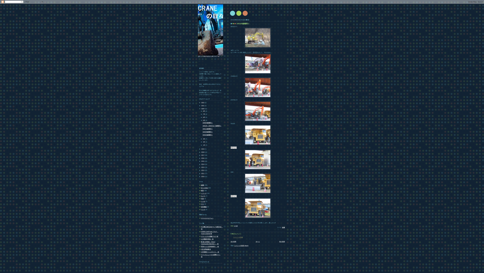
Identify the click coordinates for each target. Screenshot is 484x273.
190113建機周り (208, 129)
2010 (203, 176)
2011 (203, 173)
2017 (203, 155)
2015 (203, 161)
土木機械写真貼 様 (207, 239)
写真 (202, 198)
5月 (204, 120)
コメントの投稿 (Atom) (241, 245)
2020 (203, 108)
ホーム (258, 241)
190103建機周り (208, 135)
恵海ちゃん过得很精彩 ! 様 (210, 246)
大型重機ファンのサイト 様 (210, 252)
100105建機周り (208, 132)
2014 (203, 164)
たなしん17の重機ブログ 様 (209, 236)
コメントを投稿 (238, 237)
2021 (203, 105)
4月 (204, 139)
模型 (202, 190)
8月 (204, 111)
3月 (204, 142)
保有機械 (204, 207)
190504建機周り (208, 122)
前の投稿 (282, 241)
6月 (204, 117)
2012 (203, 170)
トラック (204, 193)
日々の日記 (204, 188)
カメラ (203, 196)
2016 (203, 158)
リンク (203, 209)
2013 (203, 167)
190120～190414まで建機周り (212, 126)
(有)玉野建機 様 (206, 249)
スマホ (203, 201)
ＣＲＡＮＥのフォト (207, 218)
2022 (203, 102)
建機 (283, 227)
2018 (203, 152)
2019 (203, 149)
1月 (204, 145)
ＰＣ (202, 204)
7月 (204, 114)
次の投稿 (233, 241)
